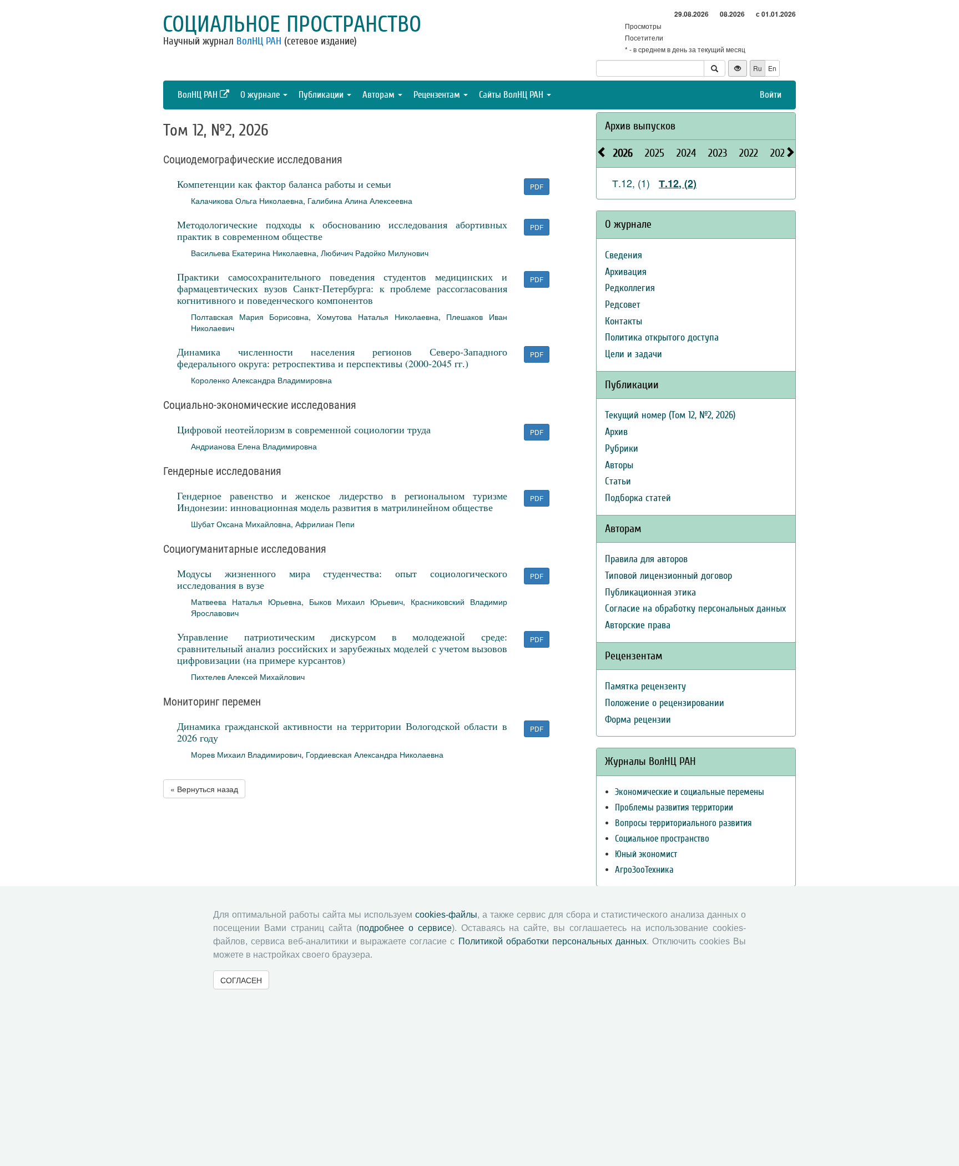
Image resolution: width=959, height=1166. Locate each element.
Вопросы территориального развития (683, 823)
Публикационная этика (650, 592)
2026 (623, 153)
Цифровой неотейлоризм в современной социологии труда (304, 429)
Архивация (626, 272)
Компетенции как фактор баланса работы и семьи (284, 184)
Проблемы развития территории (674, 807)
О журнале (261, 94)
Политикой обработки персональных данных (552, 941)
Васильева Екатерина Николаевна (253, 252)
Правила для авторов (646, 559)
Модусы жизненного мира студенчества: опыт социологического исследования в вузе (342, 579)
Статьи (618, 481)
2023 (717, 153)
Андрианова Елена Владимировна (254, 446)
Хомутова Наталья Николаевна (377, 316)
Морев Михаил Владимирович (246, 754)
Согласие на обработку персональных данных (695, 608)
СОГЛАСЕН (241, 979)
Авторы (619, 465)
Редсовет (622, 305)
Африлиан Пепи (325, 523)
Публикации (322, 94)
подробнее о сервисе (405, 928)
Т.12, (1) (631, 183)
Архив (616, 432)
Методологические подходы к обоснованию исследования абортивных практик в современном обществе (342, 230)
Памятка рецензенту (645, 686)
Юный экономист (646, 854)
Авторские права (637, 625)
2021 (779, 153)
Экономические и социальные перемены (689, 792)
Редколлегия (630, 288)
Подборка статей (638, 498)
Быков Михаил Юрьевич (356, 601)
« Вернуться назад (204, 788)
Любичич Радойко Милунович (374, 252)
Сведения (623, 255)
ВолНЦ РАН (258, 41)
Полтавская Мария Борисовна (250, 316)
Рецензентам (437, 94)
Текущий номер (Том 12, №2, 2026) (670, 415)
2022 (748, 153)
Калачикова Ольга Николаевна (247, 200)
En (772, 68)
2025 (654, 153)
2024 (686, 153)
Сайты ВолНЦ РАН (512, 94)
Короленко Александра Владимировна (261, 380)
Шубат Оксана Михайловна (241, 523)
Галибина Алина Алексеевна (359, 200)
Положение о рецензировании (664, 703)
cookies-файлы (446, 914)
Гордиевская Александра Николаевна (374, 754)
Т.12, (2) (677, 183)
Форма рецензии (638, 719)
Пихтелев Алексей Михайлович (248, 676)
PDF (536, 186)
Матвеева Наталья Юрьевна (246, 601)
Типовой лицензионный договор (668, 576)
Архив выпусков (640, 125)
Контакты (623, 321)
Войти (770, 94)
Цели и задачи (633, 354)
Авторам (379, 94)
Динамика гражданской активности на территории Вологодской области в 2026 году (342, 731)
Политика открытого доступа (662, 337)
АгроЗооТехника (644, 869)
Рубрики (621, 448)
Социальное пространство (292, 24)
